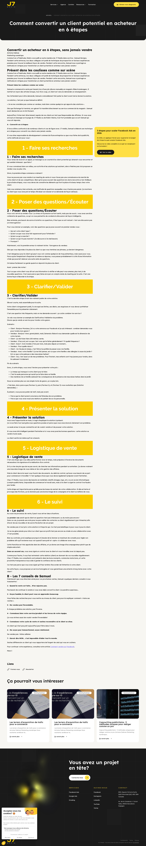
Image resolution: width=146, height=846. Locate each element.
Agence (63, 4)
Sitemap (137, 840)
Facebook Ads (74, 792)
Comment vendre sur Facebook (62, 647)
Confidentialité (124, 840)
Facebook (97, 792)
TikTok (96, 808)
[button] (16, 736)
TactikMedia (136, 842)
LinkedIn (97, 800)
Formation (92, 4)
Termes (131, 840)
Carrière (71, 4)
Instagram (97, 796)
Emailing (72, 800)
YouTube (97, 804)
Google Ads (73, 796)
